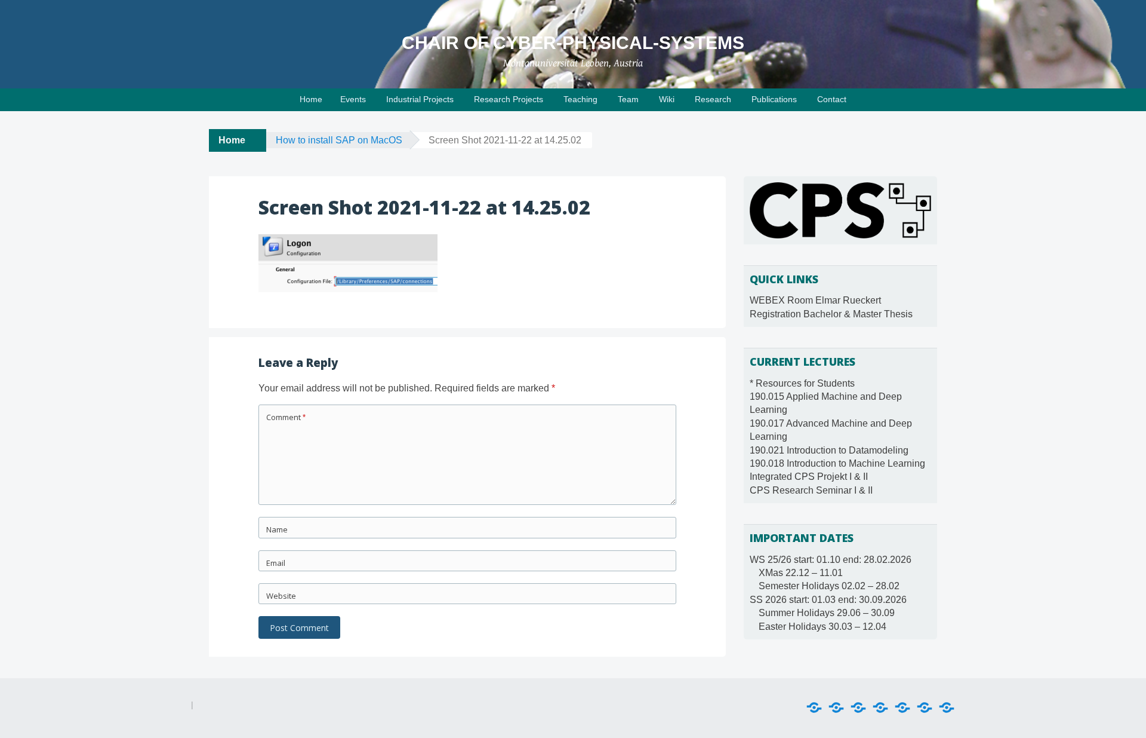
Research (713, 99)
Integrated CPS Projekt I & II (809, 476)
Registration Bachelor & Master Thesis (831, 314)
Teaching (580, 99)
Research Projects (508, 99)
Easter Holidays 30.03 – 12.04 (822, 626)
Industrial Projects (420, 99)
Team (628, 99)
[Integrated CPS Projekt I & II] (924, 707)
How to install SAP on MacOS (339, 140)
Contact (831, 99)
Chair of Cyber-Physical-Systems (573, 43)
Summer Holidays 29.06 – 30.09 (827, 613)
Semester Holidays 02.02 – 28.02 (829, 586)
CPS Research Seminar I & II (811, 490)
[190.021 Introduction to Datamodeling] (880, 707)
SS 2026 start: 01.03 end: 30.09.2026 (828, 600)
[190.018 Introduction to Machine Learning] (902, 707)
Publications (774, 99)
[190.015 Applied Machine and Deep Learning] (836, 707)
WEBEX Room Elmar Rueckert (815, 300)
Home (311, 99)
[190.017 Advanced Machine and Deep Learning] (858, 707)
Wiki (666, 99)
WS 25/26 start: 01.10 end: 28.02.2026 (830, 560)
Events (353, 99)
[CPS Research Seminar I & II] (946, 707)
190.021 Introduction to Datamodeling (829, 450)
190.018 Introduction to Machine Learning (837, 463)
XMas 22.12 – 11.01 (801, 573)
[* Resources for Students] (814, 707)
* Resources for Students (802, 383)
